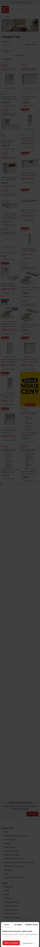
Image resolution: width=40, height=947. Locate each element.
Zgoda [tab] (6, 924)
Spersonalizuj (28, 943)
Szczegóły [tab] (18, 924)
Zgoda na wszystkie (11, 943)
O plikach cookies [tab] (31, 924)
